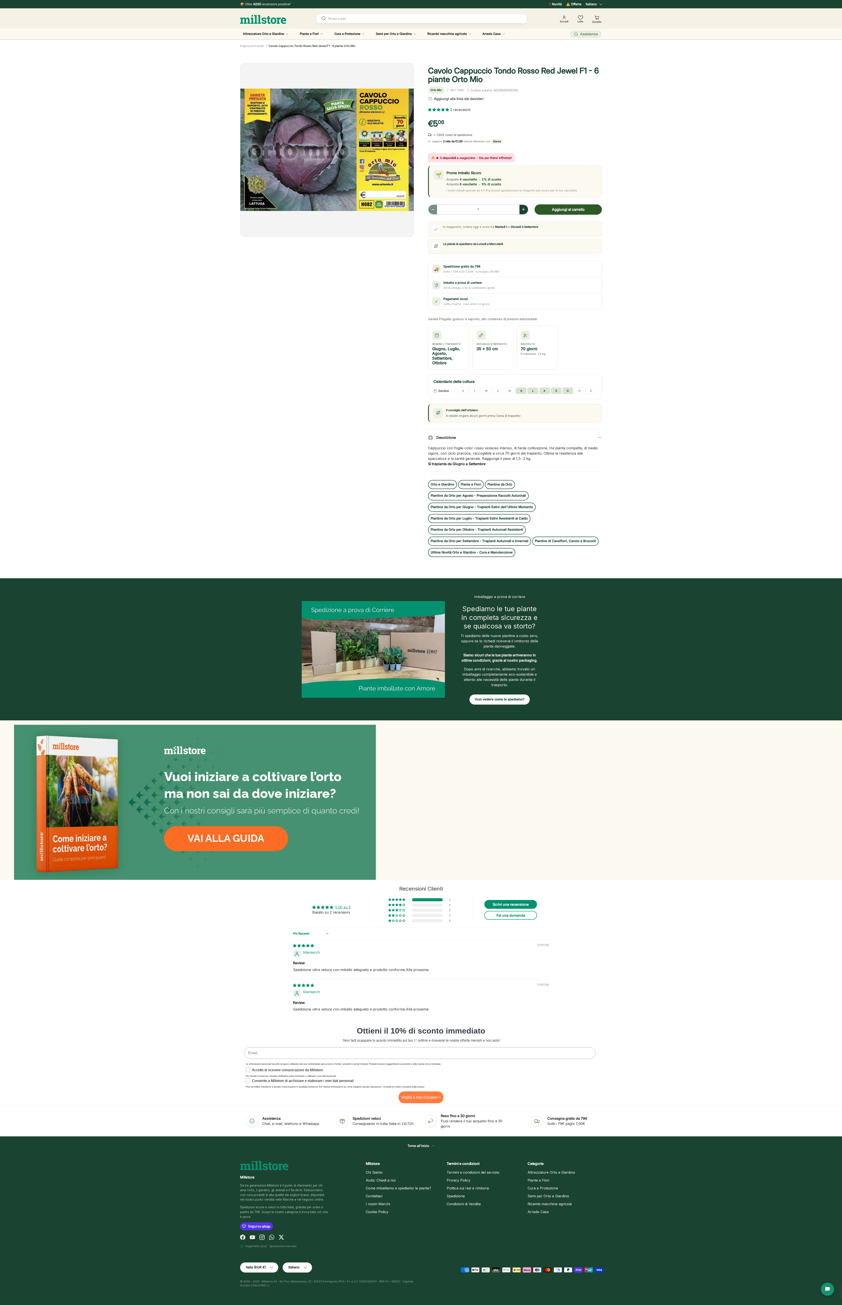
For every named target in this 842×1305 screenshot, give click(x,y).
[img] (303, 945)
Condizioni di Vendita (464, 1204)
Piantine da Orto (499, 484)
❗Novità (555, 4)
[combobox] (421, 18)
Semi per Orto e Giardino (394, 34)
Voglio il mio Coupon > (421, 1097)
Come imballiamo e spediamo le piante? (398, 1188)
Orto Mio (436, 90)
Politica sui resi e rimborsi (468, 1188)
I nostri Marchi (378, 1204)
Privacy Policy (458, 1180)
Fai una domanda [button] (510, 915)
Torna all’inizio (419, 1146)
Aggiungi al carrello (568, 209)
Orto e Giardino (442, 484)
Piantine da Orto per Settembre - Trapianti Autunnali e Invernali (479, 541)
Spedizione (456, 1196)
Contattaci (374, 1196)
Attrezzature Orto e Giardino (263, 34)
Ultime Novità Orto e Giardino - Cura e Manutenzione (472, 552)
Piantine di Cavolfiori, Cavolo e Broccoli (565, 541)
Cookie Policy (377, 1212)
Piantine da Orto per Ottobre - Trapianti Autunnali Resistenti (477, 530)
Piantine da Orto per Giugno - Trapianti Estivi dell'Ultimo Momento (482, 507)
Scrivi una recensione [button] (511, 904)
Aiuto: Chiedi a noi (381, 1180)
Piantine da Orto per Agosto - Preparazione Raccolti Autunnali (478, 496)
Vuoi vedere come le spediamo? (499, 699)
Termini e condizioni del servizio (473, 1172)
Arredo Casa (491, 34)
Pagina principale (252, 46)
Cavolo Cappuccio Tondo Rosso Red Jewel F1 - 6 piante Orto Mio (311, 46)
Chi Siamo (374, 1172)
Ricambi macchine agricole (447, 34)
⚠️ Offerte (573, 4)
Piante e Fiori (309, 34)
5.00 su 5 (343, 907)
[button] (439, 109)
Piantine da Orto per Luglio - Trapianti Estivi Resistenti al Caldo (479, 518)
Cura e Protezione (347, 34)
